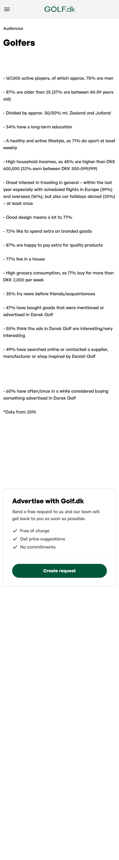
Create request (59, 570)
